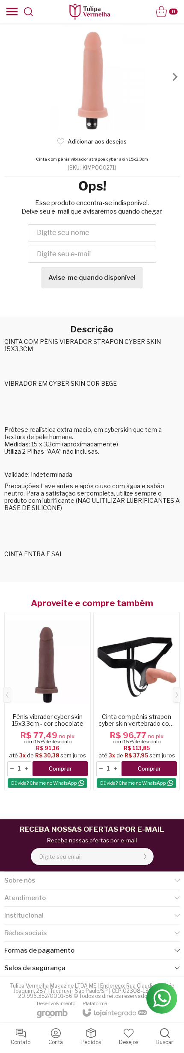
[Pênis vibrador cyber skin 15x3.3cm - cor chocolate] (47, 701)
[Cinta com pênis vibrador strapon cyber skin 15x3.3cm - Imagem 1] (92, 76)
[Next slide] (175, 77)
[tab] (88, 124)
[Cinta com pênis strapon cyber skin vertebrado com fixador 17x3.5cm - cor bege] (136, 701)
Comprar (60, 768)
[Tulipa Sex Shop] (89, 11)
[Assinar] (145, 856)
